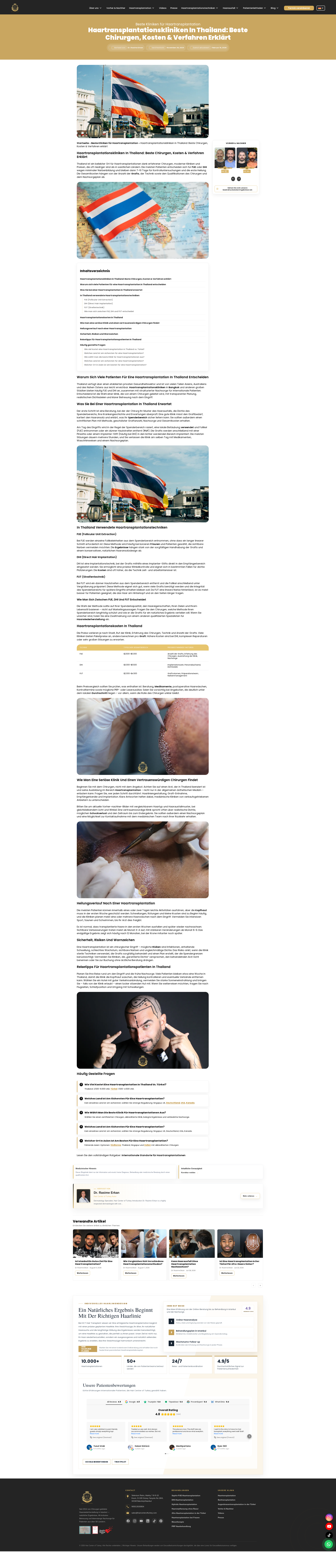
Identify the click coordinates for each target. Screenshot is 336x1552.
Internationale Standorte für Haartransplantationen (153, 1155)
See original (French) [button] (225, 1437)
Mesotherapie (178, 1522)
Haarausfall (229, 8)
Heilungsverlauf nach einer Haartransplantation (106, 328)
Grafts (135, 173)
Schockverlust (98, 813)
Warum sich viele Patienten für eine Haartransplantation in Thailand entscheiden (123, 284)
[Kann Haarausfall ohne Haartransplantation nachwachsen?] (192, 1243)
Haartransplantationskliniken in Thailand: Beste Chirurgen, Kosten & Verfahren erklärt (125, 279)
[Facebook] (128, 1521)
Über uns (94, 8)
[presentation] (233, 179)
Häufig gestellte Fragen (92, 345)
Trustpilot (120, 1462)
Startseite (83, 143)
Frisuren (155, 544)
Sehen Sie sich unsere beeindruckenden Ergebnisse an (237, 189)
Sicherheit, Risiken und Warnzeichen (99, 334)
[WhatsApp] (328, 1544)
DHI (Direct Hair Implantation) (98, 303)
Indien (147, 1145)
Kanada (190, 1102)
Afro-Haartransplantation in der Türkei (189, 1513)
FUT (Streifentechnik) (94, 307)
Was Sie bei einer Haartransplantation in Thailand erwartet (111, 290)
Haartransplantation (140, 8)
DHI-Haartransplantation (182, 1500)
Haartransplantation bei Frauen (186, 1517)
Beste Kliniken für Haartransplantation (114, 143)
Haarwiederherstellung (91, 619)
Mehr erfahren (250, 1196)
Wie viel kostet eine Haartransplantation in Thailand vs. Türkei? (114, 349)
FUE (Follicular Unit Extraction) (98, 299)
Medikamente (163, 686)
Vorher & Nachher (115, 8)
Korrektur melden (189, 1173)
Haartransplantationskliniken (147, 387)
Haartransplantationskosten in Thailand (101, 317)
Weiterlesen (82, 1273)
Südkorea (116, 1145)
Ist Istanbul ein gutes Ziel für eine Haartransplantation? (93, 1263)
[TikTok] (329, 1535)
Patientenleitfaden (253, 8)
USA (183, 1102)
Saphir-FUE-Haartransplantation (186, 1495)
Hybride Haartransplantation (184, 1504)
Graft (142, 636)
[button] (87, 1436)
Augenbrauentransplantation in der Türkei (237, 1504)
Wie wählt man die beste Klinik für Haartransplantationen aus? (114, 357)
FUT (146, 430)
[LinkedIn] (147, 1521)
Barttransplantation (226, 1500)
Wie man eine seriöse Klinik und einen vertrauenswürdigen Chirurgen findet (119, 323)
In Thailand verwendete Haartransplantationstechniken (109, 295)
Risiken (156, 947)
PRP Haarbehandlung (181, 1526)
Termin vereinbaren (299, 8)
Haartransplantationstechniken (198, 8)
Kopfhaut (201, 910)
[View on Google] (89, 1447)
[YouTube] (329, 1526)
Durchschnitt (100, 693)
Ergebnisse (121, 547)
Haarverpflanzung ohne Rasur (185, 1509)
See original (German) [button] (102, 1437)
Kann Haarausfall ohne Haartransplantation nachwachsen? (184, 1264)
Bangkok (174, 387)
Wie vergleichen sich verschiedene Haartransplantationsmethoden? (143, 1263)
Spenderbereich (137, 417)
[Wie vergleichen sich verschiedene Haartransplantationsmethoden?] (144, 1243)
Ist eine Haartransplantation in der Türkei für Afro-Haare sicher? (239, 1263)
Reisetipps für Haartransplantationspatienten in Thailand (110, 339)
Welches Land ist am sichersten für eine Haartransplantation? (114, 353)
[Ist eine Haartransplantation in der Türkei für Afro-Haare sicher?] (240, 1243)
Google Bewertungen (96, 1462)
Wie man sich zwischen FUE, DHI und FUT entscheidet (109, 311)
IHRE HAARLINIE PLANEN (86, 1349)
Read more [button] (94, 1434)
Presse (173, 8)
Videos (162, 8)
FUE (194, 167)
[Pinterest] (161, 1521)
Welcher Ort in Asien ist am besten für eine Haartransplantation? (115, 365)
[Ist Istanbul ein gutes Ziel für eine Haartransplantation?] (96, 1243)
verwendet (187, 427)
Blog (273, 8)
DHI (205, 167)
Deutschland (173, 1102)
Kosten (102, 570)
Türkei (114, 1088)
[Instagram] (329, 1517)
